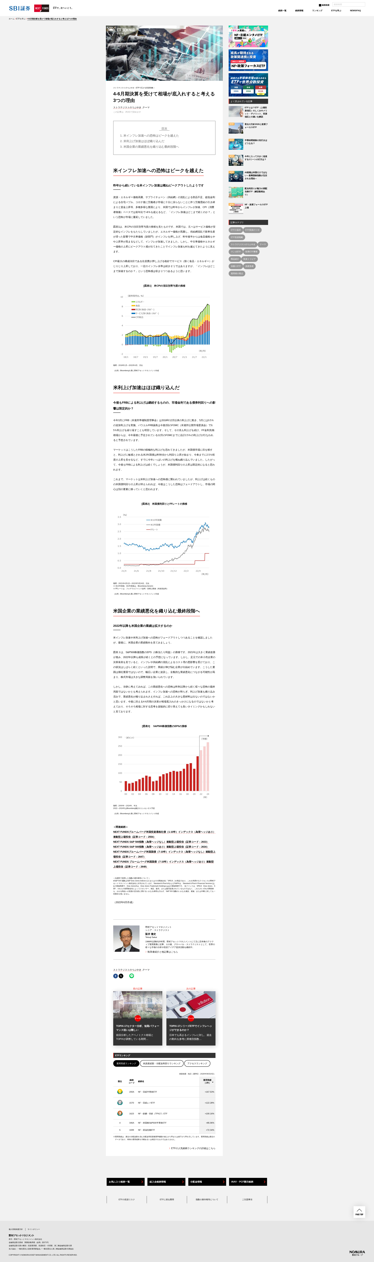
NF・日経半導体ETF (147, 1092)
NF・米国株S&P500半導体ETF (152, 1123)
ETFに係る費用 (167, 1199)
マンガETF (236, 252)
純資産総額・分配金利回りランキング (161, 1063)
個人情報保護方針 (16, 1229)
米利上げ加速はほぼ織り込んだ (143, 141)
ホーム (11, 19)
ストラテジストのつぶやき (127, 107)
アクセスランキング (197, 1063)
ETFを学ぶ (21, 19)
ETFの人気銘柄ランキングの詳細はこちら (193, 1148)
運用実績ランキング (126, 1063)
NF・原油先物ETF (146, 1130)
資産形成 (249, 266)
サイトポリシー (34, 1229)
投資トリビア (249, 259)
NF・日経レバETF (146, 1103)
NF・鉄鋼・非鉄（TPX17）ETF (152, 1113)
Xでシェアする (121, 976)
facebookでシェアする (115, 976)
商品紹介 (235, 259)
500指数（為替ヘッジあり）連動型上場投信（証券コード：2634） (161, 846)
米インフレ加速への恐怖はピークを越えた (151, 135)
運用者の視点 (237, 273)
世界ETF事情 (251, 252)
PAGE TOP (359, 1212)
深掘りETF (236, 266)
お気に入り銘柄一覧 (119, 1181)
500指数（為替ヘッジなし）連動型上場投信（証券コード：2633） (161, 841)
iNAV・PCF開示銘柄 (242, 1181)
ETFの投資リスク (127, 1199)
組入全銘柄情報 (158, 1181)
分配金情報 (196, 1181)
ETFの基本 (236, 230)
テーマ (263, 244)
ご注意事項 (247, 1199)
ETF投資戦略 (237, 237)
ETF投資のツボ (252, 230)
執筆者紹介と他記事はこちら (163, 952)
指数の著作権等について (207, 1199)
